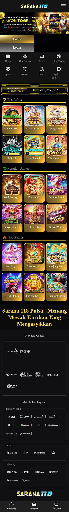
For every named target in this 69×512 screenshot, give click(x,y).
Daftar (17, 39)
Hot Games (25, 61)
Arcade (25, 74)
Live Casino (58, 61)
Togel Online (55, 76)
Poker (42, 74)
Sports (8, 74)
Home (8, 61)
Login (17, 47)
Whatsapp (11, 508)
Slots (42, 61)
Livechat (56, 508)
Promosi (34, 508)
